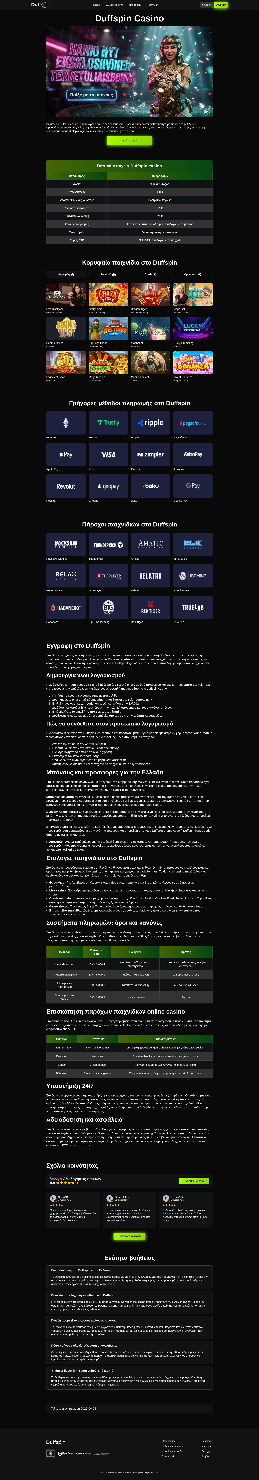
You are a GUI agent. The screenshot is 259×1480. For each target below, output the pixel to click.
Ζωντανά (106, 274)
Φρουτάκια (190, 274)
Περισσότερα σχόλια (129, 1236)
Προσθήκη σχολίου (194, 1180)
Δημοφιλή (64, 274)
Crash (148, 274)
